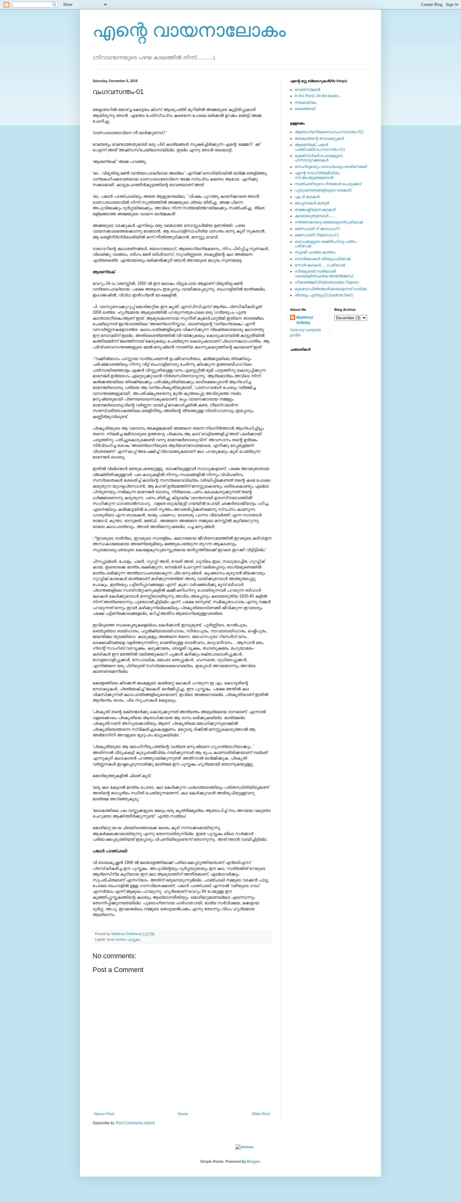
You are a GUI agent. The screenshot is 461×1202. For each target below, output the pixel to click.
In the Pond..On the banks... (318, 96)
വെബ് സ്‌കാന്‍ (307, 89)
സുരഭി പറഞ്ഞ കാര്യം (315, 252)
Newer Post (104, 1114)
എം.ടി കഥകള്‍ (307, 197)
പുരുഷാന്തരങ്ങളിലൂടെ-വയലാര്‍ (323, 190)
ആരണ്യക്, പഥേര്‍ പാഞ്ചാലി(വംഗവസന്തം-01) (320, 147)
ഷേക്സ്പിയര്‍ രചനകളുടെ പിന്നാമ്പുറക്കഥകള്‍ (318, 158)
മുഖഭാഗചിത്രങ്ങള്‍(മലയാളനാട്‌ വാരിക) (331, 289)
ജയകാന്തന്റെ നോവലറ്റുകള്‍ (319, 138)
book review (116, 939)
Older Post (261, 1114)
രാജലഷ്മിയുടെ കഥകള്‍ (315, 209)
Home (183, 1114)
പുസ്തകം (133, 939)
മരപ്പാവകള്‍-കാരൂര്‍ (312, 203)
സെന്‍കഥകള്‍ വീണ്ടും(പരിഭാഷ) (323, 259)
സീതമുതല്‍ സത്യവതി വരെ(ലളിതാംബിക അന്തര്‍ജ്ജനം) (324, 273)
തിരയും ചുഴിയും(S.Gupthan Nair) (324, 295)
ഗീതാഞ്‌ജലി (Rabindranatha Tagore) (327, 282)
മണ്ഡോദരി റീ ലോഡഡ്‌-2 (317, 229)
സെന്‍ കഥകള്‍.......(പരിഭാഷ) (320, 265)
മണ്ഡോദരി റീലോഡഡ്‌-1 (317, 235)
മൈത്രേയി (305, 109)
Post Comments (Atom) (135, 1123)
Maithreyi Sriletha (304, 320)
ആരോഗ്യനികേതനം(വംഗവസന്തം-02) (329, 132)
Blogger (253, 1161)
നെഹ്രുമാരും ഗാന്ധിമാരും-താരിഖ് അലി (331, 167)
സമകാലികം (305, 102)
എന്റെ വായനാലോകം (189, 30)
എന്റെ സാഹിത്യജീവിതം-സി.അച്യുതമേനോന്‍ (318, 175)
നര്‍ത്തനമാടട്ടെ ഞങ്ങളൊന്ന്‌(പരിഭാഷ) (329, 222)
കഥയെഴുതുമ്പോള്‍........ (315, 216)
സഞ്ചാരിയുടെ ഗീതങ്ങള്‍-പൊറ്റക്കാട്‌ (328, 184)
